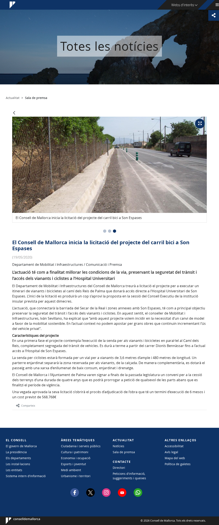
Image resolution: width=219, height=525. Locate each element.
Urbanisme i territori (75, 476)
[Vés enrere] (14, 113)
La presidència (16, 452)
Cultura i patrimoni (74, 452)
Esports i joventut (73, 464)
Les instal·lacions (18, 464)
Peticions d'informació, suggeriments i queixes (129, 476)
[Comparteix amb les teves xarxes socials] (213, 15)
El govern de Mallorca (21, 446)
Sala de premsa (124, 452)
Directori (119, 468)
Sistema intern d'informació (26, 476)
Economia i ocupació (75, 458)
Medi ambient (71, 470)
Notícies (118, 446)
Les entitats (14, 470)
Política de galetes (178, 464)
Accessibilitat (174, 446)
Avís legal (171, 452)
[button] (104, 231)
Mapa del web (175, 458)
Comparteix (28, 405)
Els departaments (18, 458)
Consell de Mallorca (19, 520)
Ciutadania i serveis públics (81, 446)
